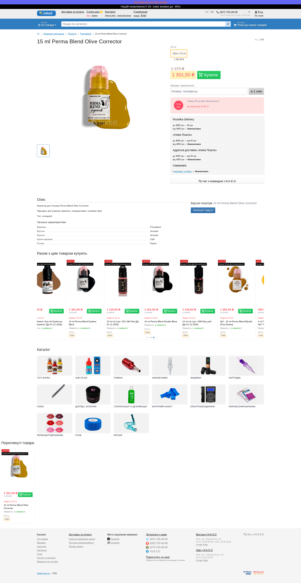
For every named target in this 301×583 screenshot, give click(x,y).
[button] (43, 150)
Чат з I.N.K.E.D (255, 534)
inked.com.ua (43, 573)
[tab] (147, 337)
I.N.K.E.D (155, 551)
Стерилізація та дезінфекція (130, 406)
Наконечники (159, 378)
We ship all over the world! (150, 2)
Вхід (260, 12)
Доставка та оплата (80, 534)
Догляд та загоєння (46, 558)
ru (212, 12)
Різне (78, 435)
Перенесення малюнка (242, 406)
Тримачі (118, 378)
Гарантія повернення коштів (82, 539)
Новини (137, 16)
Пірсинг (118, 435)
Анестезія (81, 378)
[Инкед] (48, 13)
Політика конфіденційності (81, 543)
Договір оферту (76, 546)
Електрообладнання (202, 406)
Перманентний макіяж (50, 435)
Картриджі (235, 378)
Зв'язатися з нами (156, 534)
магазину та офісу (183, 171)
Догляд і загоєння (85, 406)
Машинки (195, 378)
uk (206, 12)
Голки (40, 406)
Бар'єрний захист (162, 406)
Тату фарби (43, 378)
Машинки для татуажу (47, 561)
